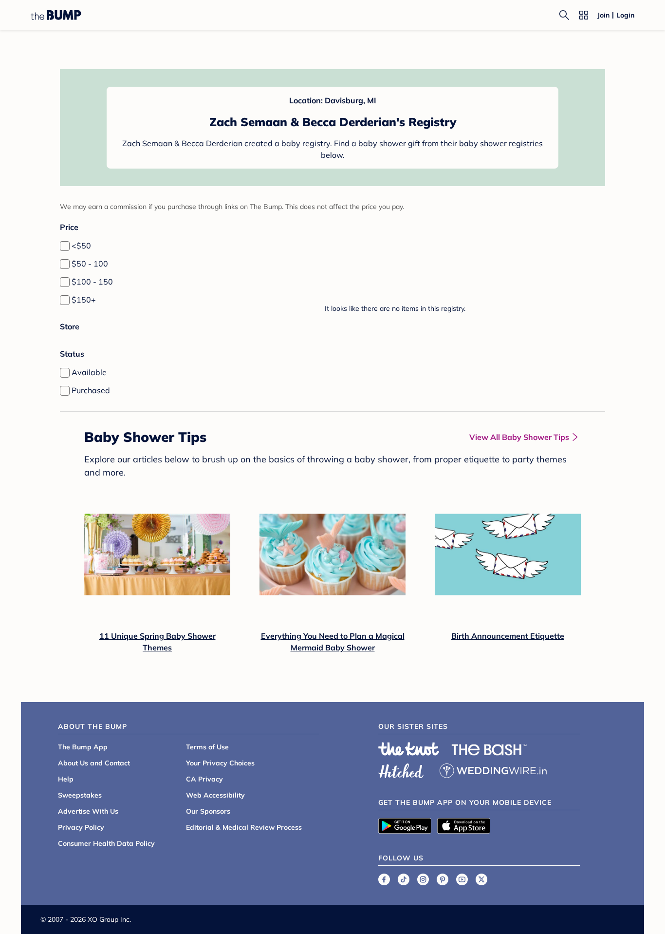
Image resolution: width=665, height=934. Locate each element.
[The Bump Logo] (56, 15)
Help (66, 779)
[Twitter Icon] (481, 879)
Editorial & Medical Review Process (244, 827)
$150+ (84, 300)
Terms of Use (207, 747)
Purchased (91, 390)
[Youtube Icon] (462, 879)
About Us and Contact (94, 763)
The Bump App (83, 747)
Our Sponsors (208, 811)
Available (89, 372)
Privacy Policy (81, 827)
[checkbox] (65, 246)
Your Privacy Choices (220, 763)
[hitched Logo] (401, 769)
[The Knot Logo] (409, 749)
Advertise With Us (88, 811)
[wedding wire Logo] (493, 769)
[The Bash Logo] (489, 750)
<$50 (81, 245)
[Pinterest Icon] (442, 879)
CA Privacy (204, 779)
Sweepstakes (80, 795)
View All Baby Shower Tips (519, 437)
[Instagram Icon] (423, 879)
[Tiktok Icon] (403, 879)
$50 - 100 (90, 263)
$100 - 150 (92, 281)
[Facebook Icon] (384, 879)
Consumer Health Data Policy (106, 843)
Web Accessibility (215, 795)
